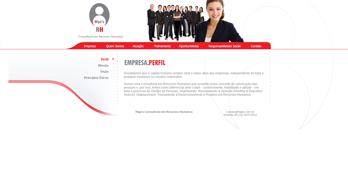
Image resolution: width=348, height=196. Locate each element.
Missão (103, 65)
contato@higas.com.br (240, 111)
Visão (104, 72)
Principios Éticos (96, 78)
